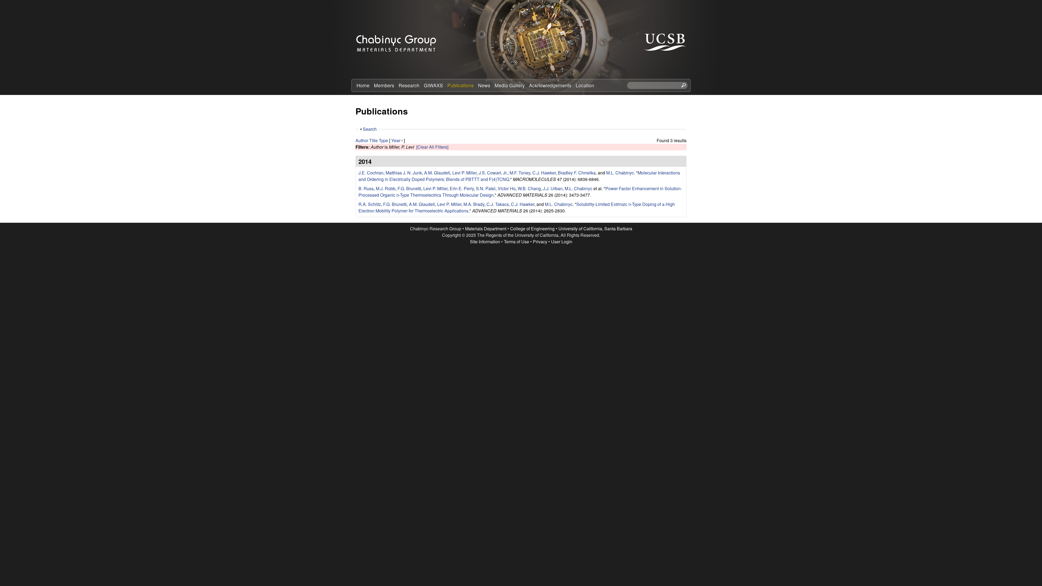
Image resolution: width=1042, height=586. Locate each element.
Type (383, 140)
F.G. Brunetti (409, 188)
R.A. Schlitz (369, 204)
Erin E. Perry (462, 188)
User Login (561, 241)
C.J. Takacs (498, 204)
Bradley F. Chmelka (577, 173)
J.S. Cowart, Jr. (493, 173)
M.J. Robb (385, 188)
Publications (460, 85)
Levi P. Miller (464, 173)
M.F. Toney (520, 173)
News (484, 85)
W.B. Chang (529, 188)
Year (395, 140)
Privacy (540, 241)
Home (363, 85)
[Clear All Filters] (432, 147)
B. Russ (366, 188)
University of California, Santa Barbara (595, 228)
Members (384, 85)
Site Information (485, 241)
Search (370, 129)
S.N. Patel (485, 188)
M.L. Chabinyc (620, 173)
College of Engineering (532, 228)
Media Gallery (510, 85)
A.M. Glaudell (437, 173)
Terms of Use (516, 241)
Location (585, 85)
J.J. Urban (553, 188)
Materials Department (485, 228)
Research (409, 85)
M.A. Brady (473, 204)
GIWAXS (433, 85)
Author (361, 140)
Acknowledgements (550, 85)
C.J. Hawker (544, 173)
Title (373, 140)
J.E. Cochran (370, 173)
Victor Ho (507, 188)
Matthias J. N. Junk (404, 173)
